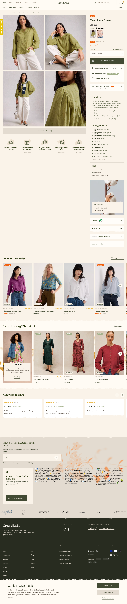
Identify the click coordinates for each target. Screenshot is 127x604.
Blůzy (28, 12)
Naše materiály (78, 152)
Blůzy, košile (22, 12)
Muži (10, 2)
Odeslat (56, 458)
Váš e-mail (8, 458)
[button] (120, 285)
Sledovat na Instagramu (15, 498)
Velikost (92, 49)
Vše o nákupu (27, 152)
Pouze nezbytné (108, 592)
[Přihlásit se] (118, 2)
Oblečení (12, 7)
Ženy (4, 2)
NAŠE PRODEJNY (61, 152)
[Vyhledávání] (104, 2)
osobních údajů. (29, 463)
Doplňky (20, 7)
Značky (28, 7)
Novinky (5, 7)
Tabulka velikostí (118, 49)
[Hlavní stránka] (63, 3)
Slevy (35, 7)
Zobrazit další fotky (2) (44, 131)
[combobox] (106, 3)
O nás (120, 7)
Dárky (26, 2)
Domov (18, 2)
